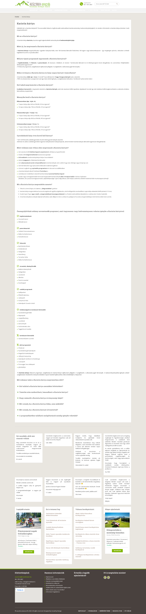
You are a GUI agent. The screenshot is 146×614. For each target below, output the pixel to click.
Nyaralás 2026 (46, 10)
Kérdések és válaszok (52, 583)
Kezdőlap (33, 10)
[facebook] (105, 577)
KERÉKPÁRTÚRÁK (105, 611)
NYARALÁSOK (92, 611)
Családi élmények (77, 10)
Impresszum (49, 577)
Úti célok (94, 10)
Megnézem (28, 552)
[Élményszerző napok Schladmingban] (28, 521)
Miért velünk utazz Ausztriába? (55, 590)
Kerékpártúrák (61, 10)
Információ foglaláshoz (53, 592)
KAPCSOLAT (105, 10)
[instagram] (108, 577)
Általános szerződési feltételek (55, 579)
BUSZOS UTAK (117, 611)
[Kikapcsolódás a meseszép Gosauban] (117, 520)
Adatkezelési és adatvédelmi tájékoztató (58, 587)
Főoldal (17, 17)
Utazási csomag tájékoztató (54, 581)
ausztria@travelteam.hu (23, 577)
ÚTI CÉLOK (127, 611)
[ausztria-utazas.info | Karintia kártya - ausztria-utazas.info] (33, 4)
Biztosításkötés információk (54, 585)
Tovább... (21, 546)
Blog (114, 10)
